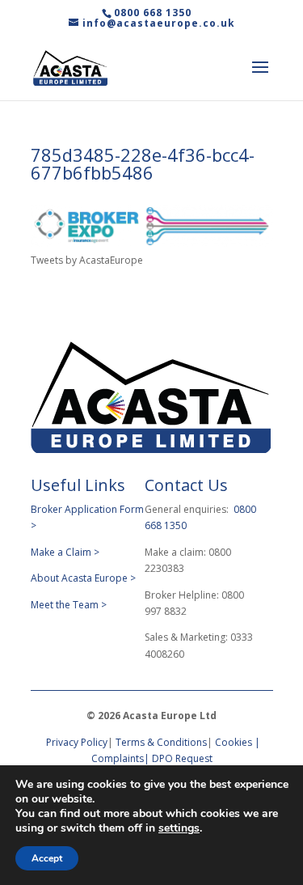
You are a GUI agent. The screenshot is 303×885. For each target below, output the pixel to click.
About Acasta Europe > (84, 578)
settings (179, 828)
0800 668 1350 (152, 12)
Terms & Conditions (161, 742)
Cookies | (237, 742)
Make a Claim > (65, 552)
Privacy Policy (75, 742)
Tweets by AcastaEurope (87, 260)
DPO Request (182, 758)
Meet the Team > (69, 605)
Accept (47, 858)
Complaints (117, 758)
